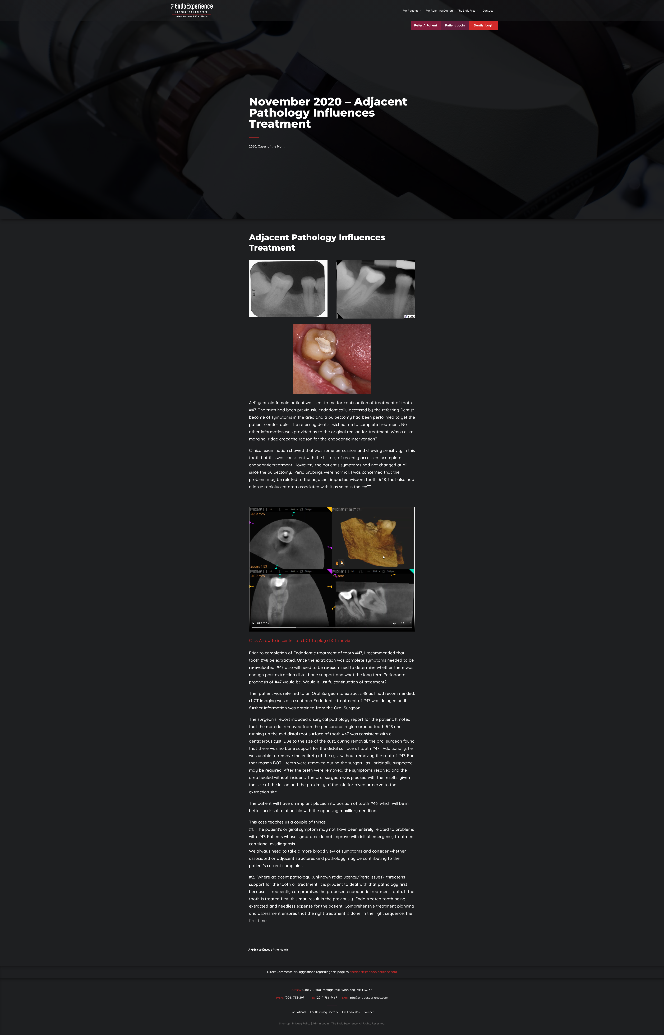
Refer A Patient (425, 25)
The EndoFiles (466, 10)
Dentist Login (484, 25)
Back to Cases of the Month (270, 949)
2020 (252, 146)
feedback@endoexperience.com (373, 972)
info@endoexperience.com (368, 998)
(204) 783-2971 (295, 998)
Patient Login (455, 25)
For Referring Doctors (440, 10)
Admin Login (320, 1023)
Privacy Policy (301, 1023)
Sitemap (284, 1023)
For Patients (410, 10)
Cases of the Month (272, 146)
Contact (488, 10)
